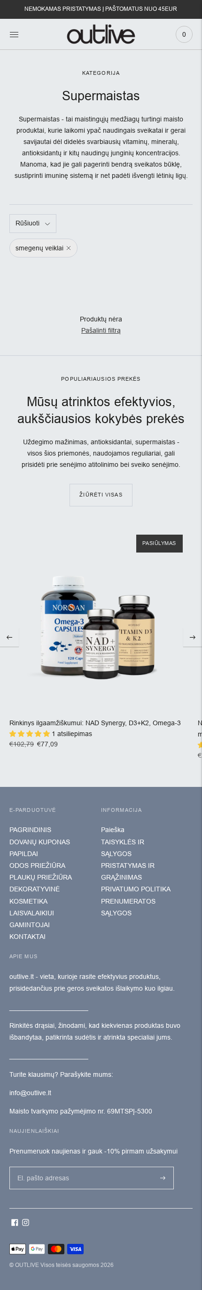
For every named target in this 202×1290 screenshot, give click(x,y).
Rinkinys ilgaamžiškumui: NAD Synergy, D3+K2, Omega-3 (95, 723)
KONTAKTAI (27, 936)
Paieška (112, 829)
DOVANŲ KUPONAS (39, 842)
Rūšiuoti (27, 223)
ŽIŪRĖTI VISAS (100, 494)
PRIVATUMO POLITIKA (136, 889)
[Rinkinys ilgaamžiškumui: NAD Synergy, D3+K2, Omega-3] (100, 616)
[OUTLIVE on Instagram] (25, 1223)
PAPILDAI (23, 853)
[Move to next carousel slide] (192, 637)
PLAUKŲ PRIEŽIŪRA (40, 877)
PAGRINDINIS (30, 829)
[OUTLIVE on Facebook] (14, 1223)
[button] (30, 733)
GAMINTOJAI (29, 925)
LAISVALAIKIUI (31, 913)
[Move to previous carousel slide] (9, 637)
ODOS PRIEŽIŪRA (37, 865)
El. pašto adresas (41, 1166)
